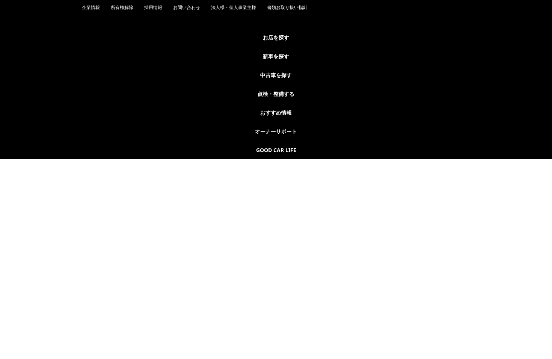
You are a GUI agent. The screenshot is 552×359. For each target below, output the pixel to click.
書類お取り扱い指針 (287, 55)
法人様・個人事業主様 (233, 55)
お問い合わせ (186, 55)
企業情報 (91, 55)
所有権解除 (122, 55)
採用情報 (153, 55)
